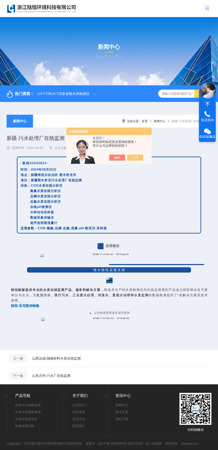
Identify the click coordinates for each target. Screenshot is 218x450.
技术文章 (121, 412)
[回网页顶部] (207, 104)
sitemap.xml (189, 443)
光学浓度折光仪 (26, 419)
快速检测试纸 (24, 426)
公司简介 (78, 405)
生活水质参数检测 (28, 412)
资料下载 (121, 419)
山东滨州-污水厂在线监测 (51, 375)
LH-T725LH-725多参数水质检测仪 (63, 94)
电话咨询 (207, 120)
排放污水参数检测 (28, 405)
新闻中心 (20, 121)
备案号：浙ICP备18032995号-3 (107, 443)
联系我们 (78, 426)
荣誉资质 (78, 412)
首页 (145, 121)
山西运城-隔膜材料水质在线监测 (56, 358)
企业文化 (78, 419)
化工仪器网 (153, 443)
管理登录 (171, 443)
